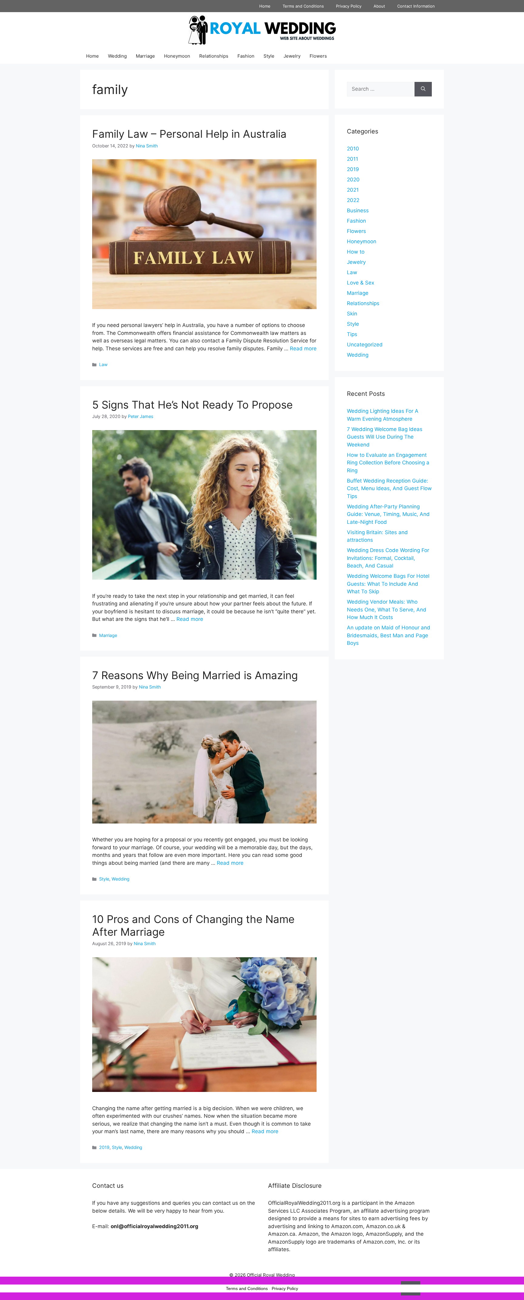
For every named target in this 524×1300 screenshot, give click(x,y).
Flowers (318, 56)
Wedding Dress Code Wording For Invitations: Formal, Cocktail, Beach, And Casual (388, 558)
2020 (353, 180)
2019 (104, 1147)
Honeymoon (177, 56)
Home (264, 6)
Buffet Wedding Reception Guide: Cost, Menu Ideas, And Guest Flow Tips (389, 488)
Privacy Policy (348, 6)
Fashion (245, 56)
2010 (353, 149)
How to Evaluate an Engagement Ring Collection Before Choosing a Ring (388, 462)
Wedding (117, 56)
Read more (303, 348)
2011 (352, 159)
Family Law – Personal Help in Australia (189, 133)
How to (355, 252)
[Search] (423, 89)
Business (358, 210)
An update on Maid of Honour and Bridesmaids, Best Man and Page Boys (388, 635)
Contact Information (416, 6)
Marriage (145, 56)
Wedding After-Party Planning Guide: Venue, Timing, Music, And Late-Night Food (388, 514)
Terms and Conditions (303, 6)
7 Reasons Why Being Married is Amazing (195, 675)
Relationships (213, 56)
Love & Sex (360, 283)
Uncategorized (365, 345)
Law (103, 364)
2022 (353, 200)
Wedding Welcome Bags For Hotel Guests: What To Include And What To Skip (388, 583)
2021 (353, 190)
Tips (352, 334)
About (379, 6)
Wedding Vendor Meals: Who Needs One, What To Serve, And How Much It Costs (386, 609)
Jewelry (292, 56)
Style (269, 56)
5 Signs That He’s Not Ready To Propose (192, 404)
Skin (352, 314)
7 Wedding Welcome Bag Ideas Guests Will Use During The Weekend (384, 437)
